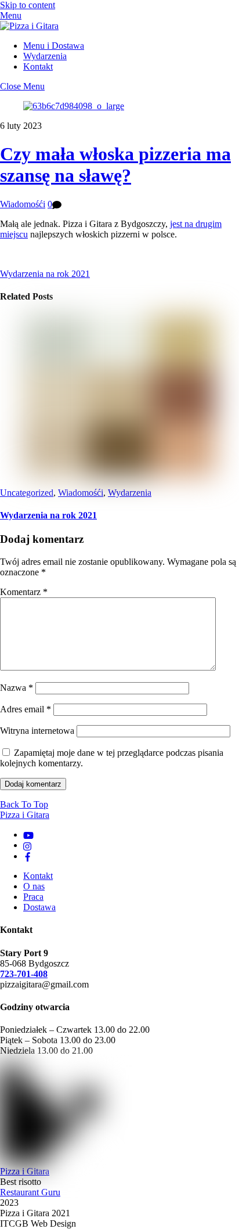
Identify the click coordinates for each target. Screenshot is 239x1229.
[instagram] (27, 845)
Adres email (25, 709)
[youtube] (28, 834)
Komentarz (24, 592)
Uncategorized (26, 493)
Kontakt (38, 66)
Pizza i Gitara (24, 1171)
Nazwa (16, 688)
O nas (34, 886)
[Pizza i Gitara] (29, 26)
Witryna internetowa (37, 731)
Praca (33, 897)
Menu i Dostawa (53, 46)
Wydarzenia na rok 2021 (45, 274)
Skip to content (27, 5)
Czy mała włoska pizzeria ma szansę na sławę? (115, 164)
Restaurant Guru (30, 1192)
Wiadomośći (22, 204)
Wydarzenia (45, 56)
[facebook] (27, 856)
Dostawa (39, 907)
